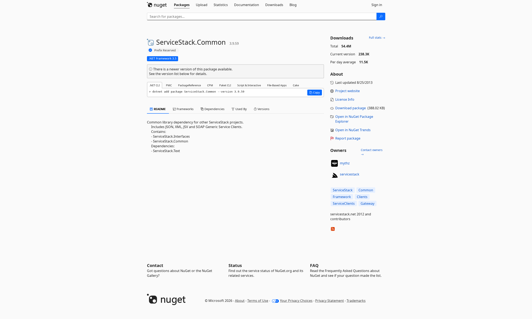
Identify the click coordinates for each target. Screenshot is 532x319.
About (240, 300)
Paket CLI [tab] (225, 85)
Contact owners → (372, 152)
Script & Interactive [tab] (249, 85)
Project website (347, 91)
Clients (362, 196)
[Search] (380, 16)
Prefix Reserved (165, 50)
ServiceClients (344, 203)
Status (235, 265)
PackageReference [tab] (189, 85)
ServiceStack (343, 190)
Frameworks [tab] (185, 109)
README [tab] (159, 109)
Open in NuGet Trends (353, 130)
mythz (345, 163)
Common (365, 190)
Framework (342, 196)
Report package (347, 138)
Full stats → (377, 37)
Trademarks (356, 300)
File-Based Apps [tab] (277, 85)
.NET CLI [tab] (154, 85)
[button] (314, 92)
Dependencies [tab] (214, 109)
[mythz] (334, 163)
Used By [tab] (241, 109)
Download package (350, 108)
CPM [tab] (210, 85)
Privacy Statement (329, 300)
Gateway (367, 203)
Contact (155, 265)
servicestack (349, 174)
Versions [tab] (263, 109)
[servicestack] (334, 174)
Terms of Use (257, 300)
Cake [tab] (296, 85)
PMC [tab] (169, 85)
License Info (344, 99)
